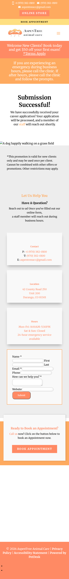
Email (17, 368)
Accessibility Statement (30, 553)
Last (46, 364)
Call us (13, 433)
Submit (21, 395)
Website (17, 389)
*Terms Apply (34, 53)
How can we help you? (27, 376)
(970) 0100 (49, 3)
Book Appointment (34, 22)
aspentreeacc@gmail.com (36, 7)
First (47, 360)
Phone (16, 372)
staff (22, 124)
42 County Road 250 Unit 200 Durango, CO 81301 (34, 293)
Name (17, 356)
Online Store (34, 13)
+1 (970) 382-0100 (24, 3)
